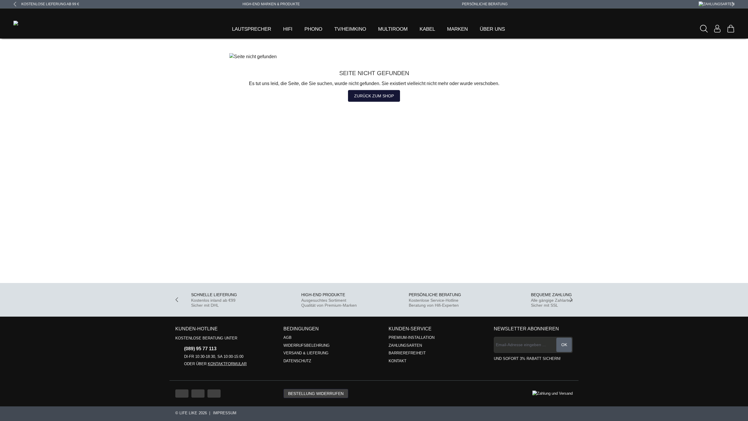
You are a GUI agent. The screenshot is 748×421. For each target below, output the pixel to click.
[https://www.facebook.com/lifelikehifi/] (198, 393)
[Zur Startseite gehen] (29, 24)
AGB (287, 337)
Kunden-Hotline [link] (196, 328)
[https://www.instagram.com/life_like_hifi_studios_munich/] (214, 393)
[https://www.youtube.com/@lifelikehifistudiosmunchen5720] (181, 393)
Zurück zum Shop (374, 96)
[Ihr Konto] (717, 28)
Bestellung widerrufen (316, 393)
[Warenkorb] (731, 28)
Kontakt (397, 361)
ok (564, 344)
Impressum (224, 413)
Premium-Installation (411, 337)
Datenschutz (297, 361)
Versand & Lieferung (305, 353)
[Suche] (704, 28)
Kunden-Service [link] (410, 328)
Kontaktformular (227, 364)
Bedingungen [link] (301, 328)
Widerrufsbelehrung (306, 345)
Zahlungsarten (405, 345)
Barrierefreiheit (407, 353)
